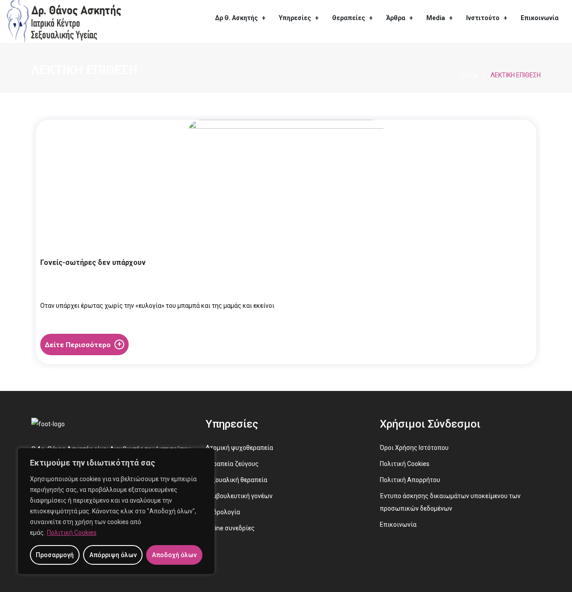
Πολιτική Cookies (72, 532)
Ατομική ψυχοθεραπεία (239, 447)
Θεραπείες (348, 17)
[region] (116, 511)
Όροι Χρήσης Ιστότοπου (414, 447)
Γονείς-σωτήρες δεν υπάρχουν (93, 262)
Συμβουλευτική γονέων (239, 496)
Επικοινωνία (540, 17)
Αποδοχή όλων (174, 554)
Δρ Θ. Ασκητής (236, 17)
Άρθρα (395, 17)
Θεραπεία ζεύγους (232, 463)
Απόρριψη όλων (113, 554)
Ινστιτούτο (483, 17)
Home (469, 75)
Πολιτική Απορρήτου (410, 479)
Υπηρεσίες (295, 17)
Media (435, 17)
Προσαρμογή (55, 554)
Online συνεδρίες (230, 528)
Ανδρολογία (223, 512)
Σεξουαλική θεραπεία (236, 479)
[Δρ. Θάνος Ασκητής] (64, 21)
